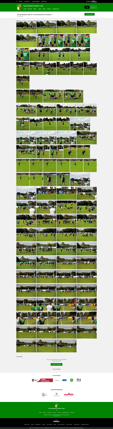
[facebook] (16, 1)
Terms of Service (61, 424)
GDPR (54, 424)
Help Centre (26, 424)
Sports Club (44, 1)
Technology (49, 424)
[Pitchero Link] (94, 2)
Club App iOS (27, 1)
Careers (43, 424)
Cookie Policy (76, 424)
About (32, 424)
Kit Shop (20, 1)
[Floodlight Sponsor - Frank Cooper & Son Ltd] (56, 395)
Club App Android (35, 1)
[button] (25, 9)
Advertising (37, 424)
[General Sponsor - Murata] (68, 395)
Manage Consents (85, 424)
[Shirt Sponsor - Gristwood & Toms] (44, 395)
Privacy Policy (69, 424)
